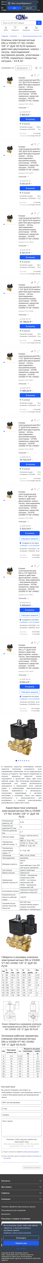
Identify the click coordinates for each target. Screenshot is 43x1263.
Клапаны (13, 36)
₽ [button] (28, 114)
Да (14, 8)
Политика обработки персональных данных (18, 1207)
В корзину (30, 119)
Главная (4, 36)
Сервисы (5, 1193)
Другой (29, 8)
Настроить (21, 1248)
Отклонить (21, 1238)
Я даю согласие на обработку (21, 1152)
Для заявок (6, 1187)
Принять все (21, 1243)
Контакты (5, 4)
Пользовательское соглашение (13, 1210)
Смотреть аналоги (29, 539)
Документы (5, 1214)
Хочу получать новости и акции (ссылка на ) (22, 1157)
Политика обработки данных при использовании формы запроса (20, 1162)
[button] (23, 68)
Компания (5, 1199)
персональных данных (31, 1152)
